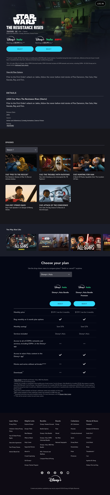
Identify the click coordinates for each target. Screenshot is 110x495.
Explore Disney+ (29, 424)
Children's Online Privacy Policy (16, 430)
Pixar (56, 429)
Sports (72, 438)
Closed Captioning (30, 456)
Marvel (57, 433)
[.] (42, 472)
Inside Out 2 (89, 433)
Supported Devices (30, 447)
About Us (27, 451)
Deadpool (89, 424)
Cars (87, 456)
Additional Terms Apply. (21, 65)
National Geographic (61, 442)
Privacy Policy (13, 424)
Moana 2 (88, 438)
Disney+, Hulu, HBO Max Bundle (47, 446)
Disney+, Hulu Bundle (46, 433)
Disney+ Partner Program (31, 465)
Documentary (74, 447)
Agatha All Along (91, 460)
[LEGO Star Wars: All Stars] (86, 242)
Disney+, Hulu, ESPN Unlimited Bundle (46, 439)
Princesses (73, 456)
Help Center (28, 442)
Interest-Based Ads (14, 451)
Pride (72, 451)
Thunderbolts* (90, 451)
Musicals (73, 429)
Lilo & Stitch (89, 442)
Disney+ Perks (28, 429)
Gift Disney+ (28, 460)
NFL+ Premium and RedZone (45, 453)
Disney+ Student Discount (47, 424)
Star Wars (58, 438)
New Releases (28, 433)
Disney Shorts (74, 442)
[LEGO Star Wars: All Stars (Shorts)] (21, 242)
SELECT (20, 49)
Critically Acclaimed (76, 433)
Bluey (87, 447)
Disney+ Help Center (65, 394)
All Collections (75, 424)
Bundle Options (44, 429)
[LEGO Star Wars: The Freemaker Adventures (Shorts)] (54, 242)
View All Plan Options (14, 72)
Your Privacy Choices (14, 447)
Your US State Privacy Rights (15, 437)
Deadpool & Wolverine (92, 429)
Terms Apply (17, 380)
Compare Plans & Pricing (47, 458)
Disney (57, 424)
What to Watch (29, 438)
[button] (32, 421)
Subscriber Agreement (15, 442)
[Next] (106, 242)
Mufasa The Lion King (92, 465)
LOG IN (100, 3)
